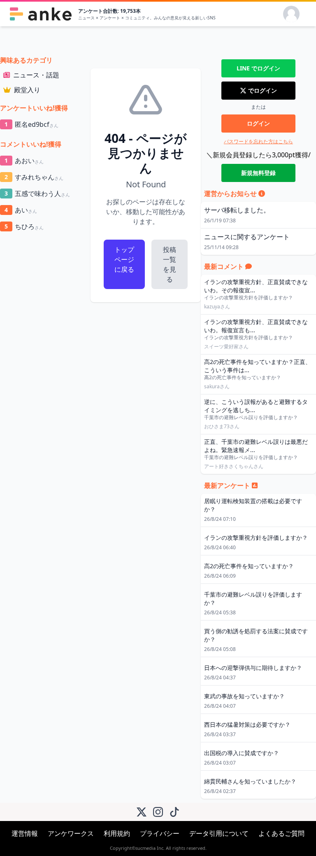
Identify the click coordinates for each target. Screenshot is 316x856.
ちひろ (24, 226)
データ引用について (219, 833)
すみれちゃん (34, 177)
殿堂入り (27, 89)
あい (21, 210)
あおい (24, 160)
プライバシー (159, 833)
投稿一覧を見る (169, 264)
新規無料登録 (258, 173)
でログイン (258, 68)
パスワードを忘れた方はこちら (258, 141)
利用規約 (117, 833)
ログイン (258, 123)
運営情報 (25, 833)
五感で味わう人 (37, 193)
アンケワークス (71, 833)
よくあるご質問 (281, 833)
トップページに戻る (124, 259)
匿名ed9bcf (31, 124)
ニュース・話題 (36, 74)
